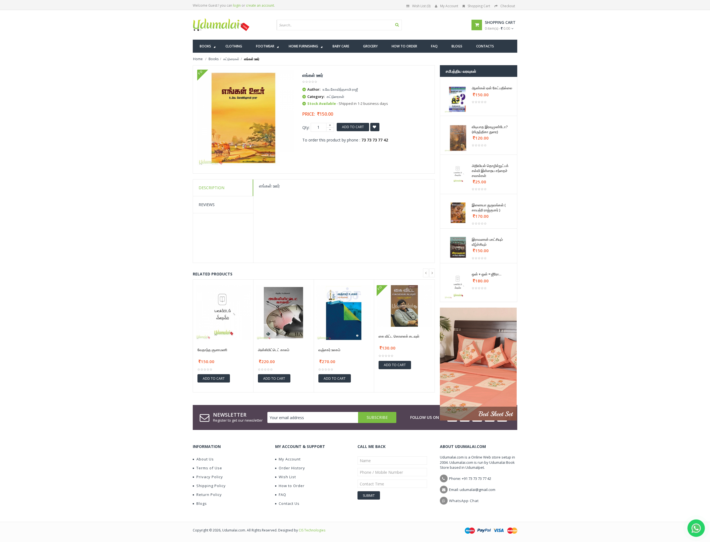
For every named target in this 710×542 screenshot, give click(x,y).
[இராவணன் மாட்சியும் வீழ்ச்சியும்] (458, 247)
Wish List (287, 476)
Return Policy (209, 494)
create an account (260, 5)
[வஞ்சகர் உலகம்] (344, 312)
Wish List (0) (421, 6)
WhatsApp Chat (464, 500)
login (237, 5)
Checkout (507, 6)
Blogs (201, 503)
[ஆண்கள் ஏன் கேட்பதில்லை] (458, 99)
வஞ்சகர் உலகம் (329, 349)
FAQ (282, 494)
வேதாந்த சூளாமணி (212, 349)
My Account (449, 6)
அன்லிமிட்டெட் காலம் (273, 349)
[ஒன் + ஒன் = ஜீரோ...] (458, 285)
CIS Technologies (312, 530)
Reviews (207, 204)
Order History (292, 467)
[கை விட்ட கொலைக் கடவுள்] (404, 306)
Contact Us (289, 503)
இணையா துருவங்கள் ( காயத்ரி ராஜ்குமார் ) (489, 207)
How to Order (292, 485)
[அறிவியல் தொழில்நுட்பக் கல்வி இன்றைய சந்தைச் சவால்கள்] (458, 173)
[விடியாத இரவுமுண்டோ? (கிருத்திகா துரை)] (458, 138)
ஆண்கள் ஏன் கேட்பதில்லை (492, 87)
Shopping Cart (479, 6)
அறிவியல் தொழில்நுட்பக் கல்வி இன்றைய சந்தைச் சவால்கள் (490, 170)
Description (211, 187)
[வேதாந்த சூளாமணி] (223, 312)
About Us (205, 459)
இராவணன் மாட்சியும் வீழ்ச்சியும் (487, 242)
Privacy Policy (209, 476)
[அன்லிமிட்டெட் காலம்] (283, 312)
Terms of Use (209, 467)
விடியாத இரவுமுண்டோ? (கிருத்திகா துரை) (490, 129)
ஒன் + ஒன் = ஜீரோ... (486, 274)
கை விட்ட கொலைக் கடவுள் (399, 336)
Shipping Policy (211, 485)
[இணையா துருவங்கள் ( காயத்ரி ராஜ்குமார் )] (458, 212)
